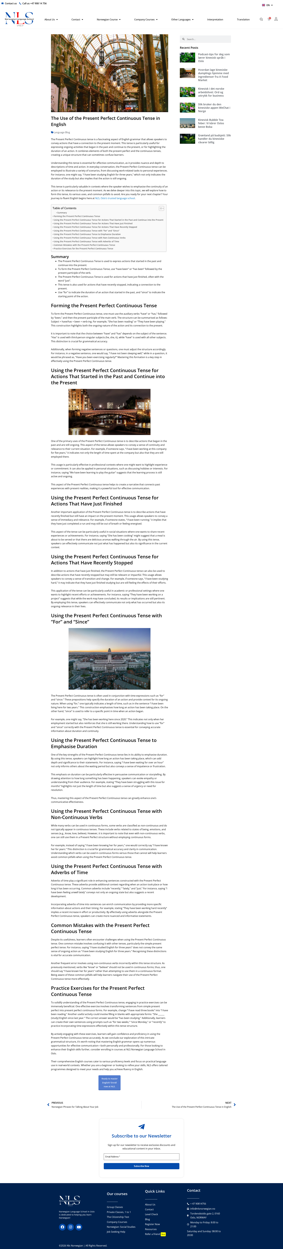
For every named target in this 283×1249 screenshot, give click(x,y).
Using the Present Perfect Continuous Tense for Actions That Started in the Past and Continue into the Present (108, 219)
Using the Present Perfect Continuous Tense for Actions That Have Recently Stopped (95, 227)
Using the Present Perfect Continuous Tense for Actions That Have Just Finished (93, 223)
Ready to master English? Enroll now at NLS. (110, 1082)
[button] (261, 19)
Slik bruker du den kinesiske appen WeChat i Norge (214, 108)
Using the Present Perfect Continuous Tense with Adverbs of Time (86, 241)
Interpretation (215, 19)
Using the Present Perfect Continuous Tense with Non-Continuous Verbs (90, 237)
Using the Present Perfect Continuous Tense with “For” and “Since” (86, 230)
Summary (62, 212)
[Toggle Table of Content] (160, 208)
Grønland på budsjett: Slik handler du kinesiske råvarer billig (214, 139)
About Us (50, 19)
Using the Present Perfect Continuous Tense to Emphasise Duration (87, 234)
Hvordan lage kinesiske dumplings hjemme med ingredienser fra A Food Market (213, 75)
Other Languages (181, 19)
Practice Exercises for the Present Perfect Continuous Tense (83, 248)
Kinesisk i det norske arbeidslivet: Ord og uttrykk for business (211, 92)
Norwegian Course (107, 19)
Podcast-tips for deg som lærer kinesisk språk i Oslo (214, 57)
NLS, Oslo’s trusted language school (115, 198)
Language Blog (62, 132)
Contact (75, 19)
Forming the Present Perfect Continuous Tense (77, 216)
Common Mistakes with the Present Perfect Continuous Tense (84, 245)
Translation (243, 19)
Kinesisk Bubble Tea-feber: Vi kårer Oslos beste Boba (211, 123)
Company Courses (144, 19)
